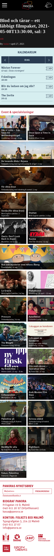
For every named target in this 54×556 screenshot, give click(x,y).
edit (1, 39)
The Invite (7, 95)
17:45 (4, 70)
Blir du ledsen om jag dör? (18, 86)
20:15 (4, 98)
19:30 (4, 89)
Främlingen (8, 76)
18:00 (4, 80)
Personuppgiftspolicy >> (12, 495)
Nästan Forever (10, 67)
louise (6, 44)
